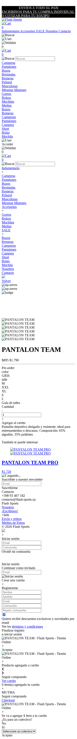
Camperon (9, 117)
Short (5, 128)
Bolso (6, 132)
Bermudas (8, 74)
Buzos (6, 70)
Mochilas (8, 101)
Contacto (65, 31)
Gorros (6, 94)
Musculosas (10, 86)
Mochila (7, 136)
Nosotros (52, 31)
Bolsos (6, 97)
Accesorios (28, 31)
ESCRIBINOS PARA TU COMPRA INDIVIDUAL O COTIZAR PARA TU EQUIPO (38, 13)
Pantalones (9, 66)
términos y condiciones (27, 626)
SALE (41, 31)
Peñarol (7, 82)
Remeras (7, 78)
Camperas (8, 63)
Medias (7, 105)
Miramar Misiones (14, 90)
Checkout (8, 700)
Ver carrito (9, 681)
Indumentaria (11, 31)
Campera (8, 125)
